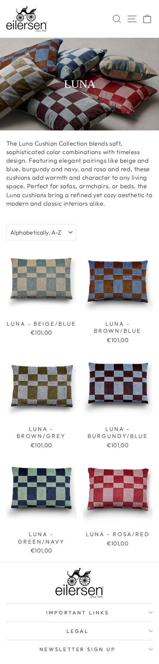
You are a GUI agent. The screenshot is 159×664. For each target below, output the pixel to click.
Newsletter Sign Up (78, 649)
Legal (78, 631)
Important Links (77, 612)
